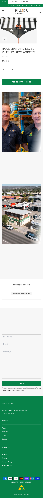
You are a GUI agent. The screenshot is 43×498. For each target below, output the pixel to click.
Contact (4, 439)
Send (21, 383)
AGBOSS (5, 56)
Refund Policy (7, 465)
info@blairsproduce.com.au (22, 326)
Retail (4, 1)
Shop (3, 435)
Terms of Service (14, 390)
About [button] (5, 421)
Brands (4, 454)
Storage (25, 1)
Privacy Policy (7, 462)
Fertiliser (14, 1)
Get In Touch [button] (8, 403)
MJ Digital (24, 494)
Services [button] (6, 447)
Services (5, 432)
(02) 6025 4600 (22, 328)
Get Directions (16, 272)
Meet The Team (16, 176)
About (4, 428)
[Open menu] (5, 11)
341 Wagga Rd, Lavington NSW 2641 (27, 5)
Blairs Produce (19, 482)
